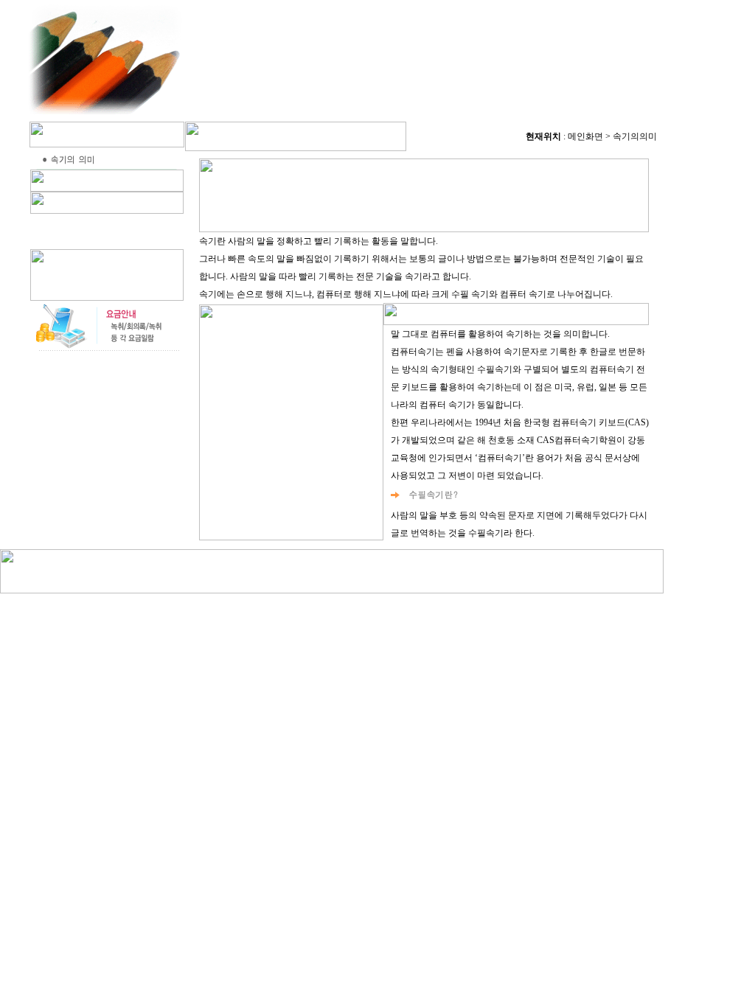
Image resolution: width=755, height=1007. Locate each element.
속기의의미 (636, 136)
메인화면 (585, 136)
